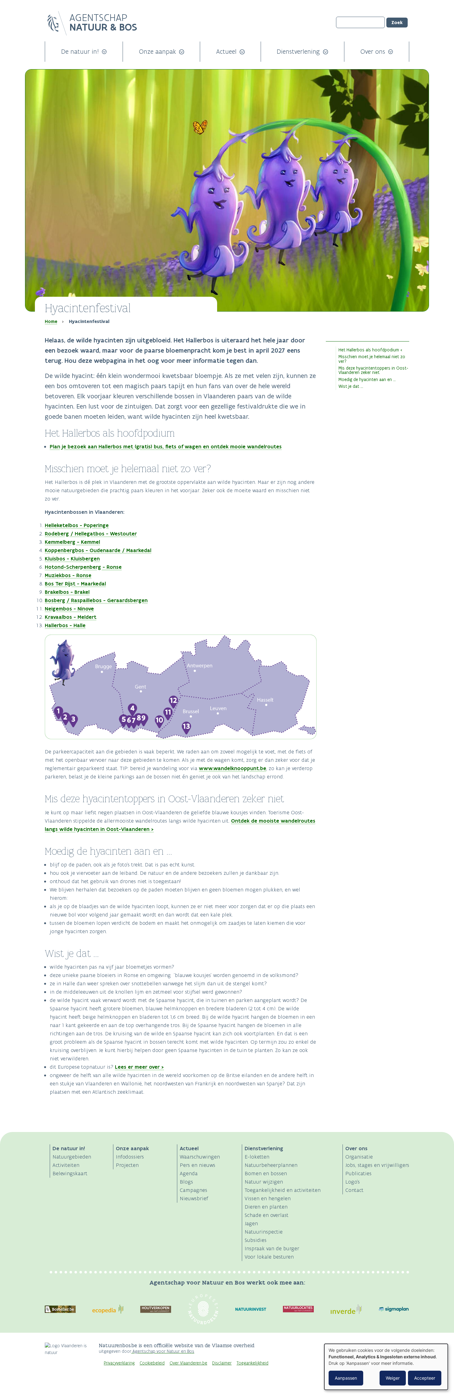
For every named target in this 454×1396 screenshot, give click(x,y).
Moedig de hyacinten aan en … (367, 379)
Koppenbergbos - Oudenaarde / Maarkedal (98, 550)
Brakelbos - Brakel (67, 592)
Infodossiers (130, 1156)
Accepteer (424, 1378)
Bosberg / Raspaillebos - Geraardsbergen (96, 600)
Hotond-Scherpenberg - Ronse (83, 567)
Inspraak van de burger (272, 1248)
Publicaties (358, 1173)
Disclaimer (222, 1363)
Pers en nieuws (197, 1165)
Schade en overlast (266, 1215)
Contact (354, 1190)
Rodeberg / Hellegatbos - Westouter (91, 533)
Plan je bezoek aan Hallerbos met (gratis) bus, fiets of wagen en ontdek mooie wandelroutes (166, 446)
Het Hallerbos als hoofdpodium (368, 350)
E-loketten (257, 1156)
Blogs (186, 1181)
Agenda (189, 1173)
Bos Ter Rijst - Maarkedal (75, 583)
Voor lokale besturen (269, 1256)
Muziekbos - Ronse (68, 575)
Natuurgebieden (72, 1156)
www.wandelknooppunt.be (232, 768)
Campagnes (193, 1190)
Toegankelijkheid (252, 1363)
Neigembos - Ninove (69, 608)
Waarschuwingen (200, 1156)
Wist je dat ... (350, 386)
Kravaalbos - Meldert (70, 617)
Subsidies (256, 1240)
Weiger (393, 1378)
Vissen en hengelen (268, 1198)
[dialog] (386, 1367)
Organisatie (359, 1156)
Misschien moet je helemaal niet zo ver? (371, 359)
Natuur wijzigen (264, 1181)
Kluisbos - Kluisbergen (72, 558)
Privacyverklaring (119, 1363)
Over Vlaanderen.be (188, 1363)
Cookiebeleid (152, 1363)
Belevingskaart (70, 1173)
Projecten (127, 1165)
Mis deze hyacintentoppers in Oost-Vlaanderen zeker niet (373, 370)
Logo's (352, 1181)
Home (51, 321)
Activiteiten (66, 1165)
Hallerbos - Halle (65, 625)
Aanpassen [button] (346, 1378)
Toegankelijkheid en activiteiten (283, 1190)
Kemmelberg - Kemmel (72, 542)
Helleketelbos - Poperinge (77, 525)
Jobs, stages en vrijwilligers (377, 1165)
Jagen (251, 1223)
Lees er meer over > (139, 1066)
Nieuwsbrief (194, 1198)
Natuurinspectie (264, 1231)
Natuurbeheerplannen (271, 1165)
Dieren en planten (266, 1206)
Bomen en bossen (266, 1173)
